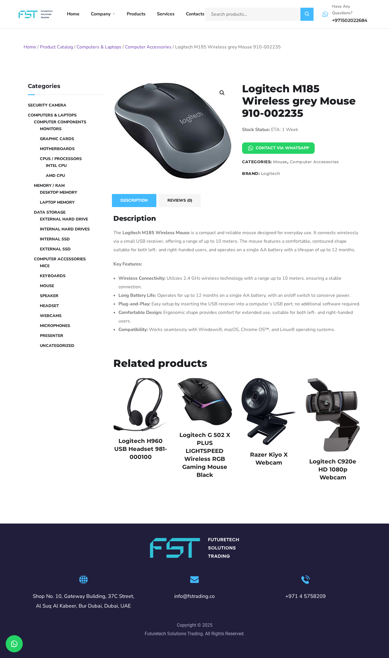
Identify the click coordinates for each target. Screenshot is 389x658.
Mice (45, 266)
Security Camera (47, 105)
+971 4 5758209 (305, 596)
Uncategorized (57, 345)
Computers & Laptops (99, 47)
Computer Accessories (148, 47)
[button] (222, 93)
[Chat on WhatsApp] (14, 643)
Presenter (51, 335)
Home (73, 14)
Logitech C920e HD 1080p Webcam (332, 469)
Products (136, 14)
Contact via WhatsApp (282, 148)
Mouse (280, 161)
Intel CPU (56, 165)
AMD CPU (55, 175)
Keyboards (52, 276)
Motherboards (57, 149)
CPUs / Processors (61, 159)
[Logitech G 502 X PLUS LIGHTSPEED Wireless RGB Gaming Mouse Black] (204, 401)
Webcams (51, 315)
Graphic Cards (57, 139)
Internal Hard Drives (65, 229)
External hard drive (64, 219)
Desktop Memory (58, 192)
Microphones (55, 325)
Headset (49, 305)
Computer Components (60, 122)
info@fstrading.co (194, 596)
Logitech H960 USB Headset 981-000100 (140, 449)
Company (100, 14)
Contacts (195, 14)
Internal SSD (55, 239)
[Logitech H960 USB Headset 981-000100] (140, 404)
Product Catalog (56, 47)
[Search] (307, 14)
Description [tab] (134, 200)
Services (166, 14)
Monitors (51, 129)
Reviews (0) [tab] (179, 200)
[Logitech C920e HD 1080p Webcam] (333, 415)
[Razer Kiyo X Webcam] (268, 411)
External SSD (55, 249)
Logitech (271, 173)
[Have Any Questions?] (325, 14)
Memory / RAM (49, 185)
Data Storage (49, 212)
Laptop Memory (57, 202)
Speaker (49, 296)
